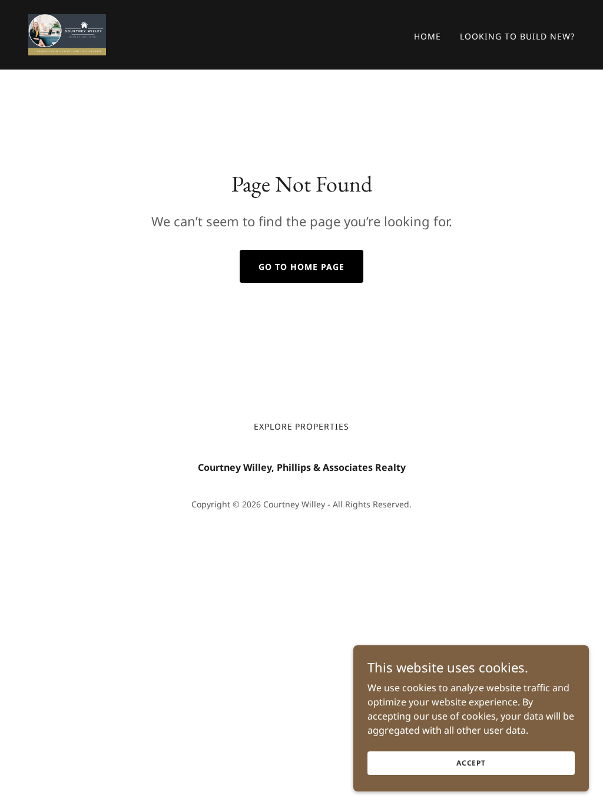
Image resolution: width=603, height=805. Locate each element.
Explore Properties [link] (302, 426)
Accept (471, 763)
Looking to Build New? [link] (517, 36)
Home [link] (427, 36)
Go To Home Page (301, 266)
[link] (67, 33)
